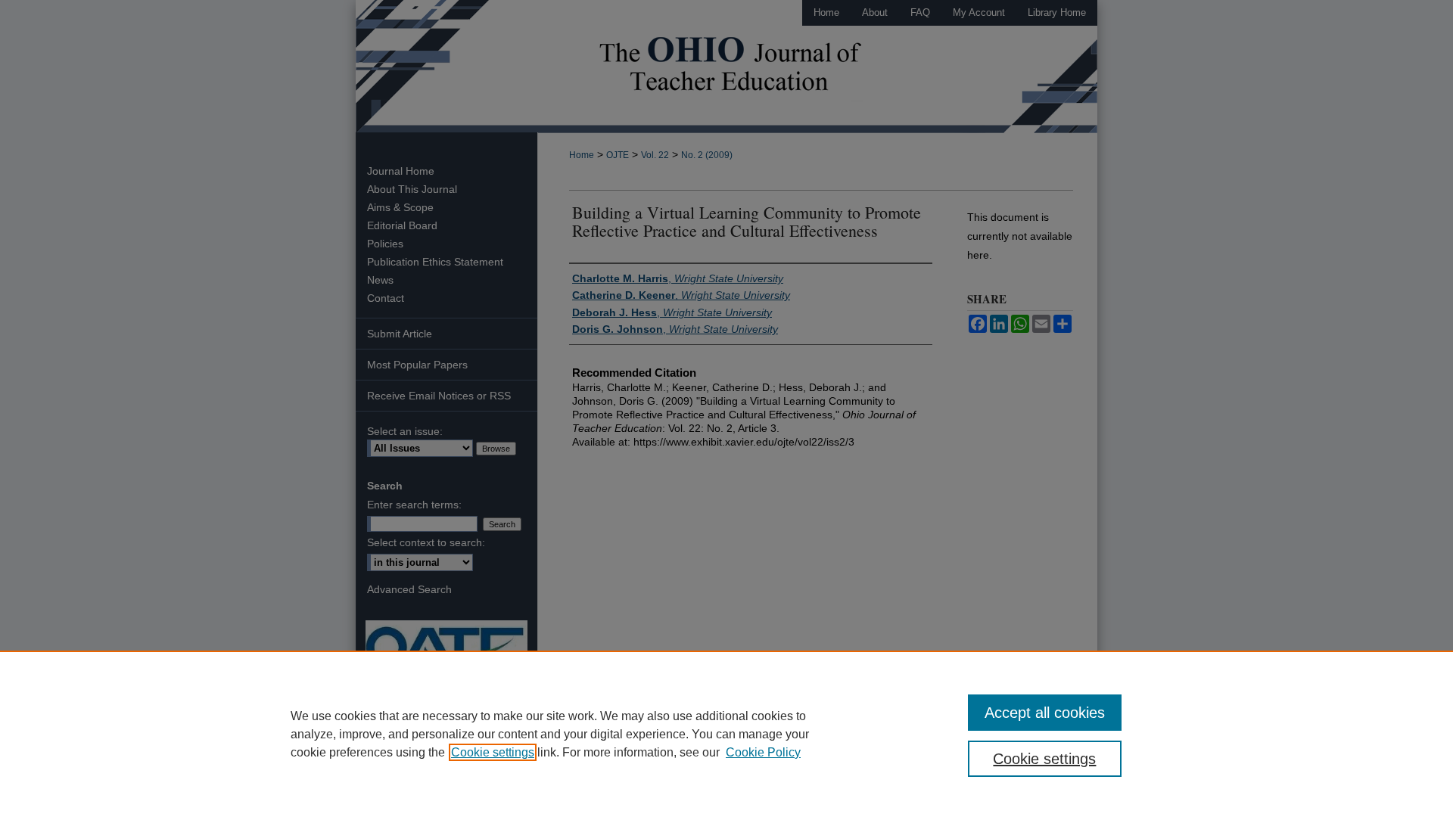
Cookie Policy (763, 752)
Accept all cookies (1045, 712)
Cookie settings (492, 752)
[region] (726, 734)
